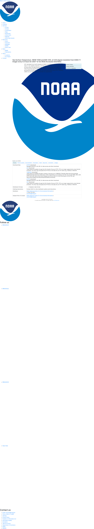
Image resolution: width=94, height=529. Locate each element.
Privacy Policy (6, 517)
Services (5, 25)
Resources (5, 39)
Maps (6, 32)
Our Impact (7, 56)
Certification (8, 30)
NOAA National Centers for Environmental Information (40, 191)
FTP (28, 168)
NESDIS (4, 528)
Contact (4, 58)
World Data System (9, 38)
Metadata (7, 44)
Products (5, 24)
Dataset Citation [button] (69, 64)
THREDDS (29, 172)
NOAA (4, 526)
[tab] (14, 163)
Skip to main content (5, 0)
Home (4, 22)
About (4, 53)
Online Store (8, 35)
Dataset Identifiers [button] (70, 66)
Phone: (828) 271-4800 (8, 514)
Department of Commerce (9, 525)
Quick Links (8, 47)
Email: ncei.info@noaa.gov (9, 512)
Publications (8, 52)
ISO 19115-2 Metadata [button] (71, 68)
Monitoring (7, 33)
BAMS (6, 50)
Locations (7, 55)
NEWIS (6, 45)
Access (7, 27)
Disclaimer (5, 522)
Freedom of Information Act (9, 518)
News (4, 49)
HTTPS (28, 165)
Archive (7, 28)
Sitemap (5, 515)
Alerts (6, 41)
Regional (7, 36)
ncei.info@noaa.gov (31, 193)
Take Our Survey (7, 523)
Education (7, 42)
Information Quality (7, 520)
